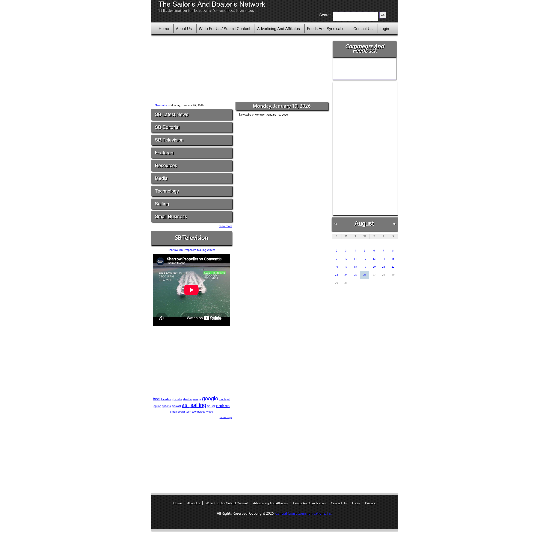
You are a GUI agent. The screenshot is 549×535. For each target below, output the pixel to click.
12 (364, 259)
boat (156, 399)
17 (345, 266)
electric (187, 399)
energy (197, 399)
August (364, 223)
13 (374, 259)
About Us (184, 28)
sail (186, 405)
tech (188, 411)
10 (345, 259)
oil (228, 399)
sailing (198, 405)
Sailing (162, 203)
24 (345, 275)
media (222, 399)
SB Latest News (171, 114)
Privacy (370, 503)
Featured (164, 152)
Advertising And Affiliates (278, 28)
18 (355, 266)
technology (198, 411)
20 (374, 266)
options (166, 406)
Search (325, 15)
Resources (166, 165)
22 (393, 266)
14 (383, 259)
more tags (226, 417)
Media (161, 178)
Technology (167, 191)
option (157, 406)
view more (225, 226)
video (209, 411)
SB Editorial (167, 127)
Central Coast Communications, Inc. (303, 514)
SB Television (169, 140)
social (181, 411)
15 (393, 259)
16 (336, 266)
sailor (211, 406)
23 (336, 275)
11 (355, 259)
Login (384, 28)
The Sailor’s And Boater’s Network (211, 4)
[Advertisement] (240, 70)
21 (383, 266)
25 (355, 275)
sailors (223, 405)
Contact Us (363, 28)
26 (364, 275)
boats (177, 399)
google (210, 398)
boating (167, 399)
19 (364, 266)
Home (164, 28)
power (176, 406)
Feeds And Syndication (327, 28)
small (173, 411)
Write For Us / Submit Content (224, 28)
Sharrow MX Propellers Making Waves (192, 250)
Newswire (161, 105)
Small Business (171, 216)
